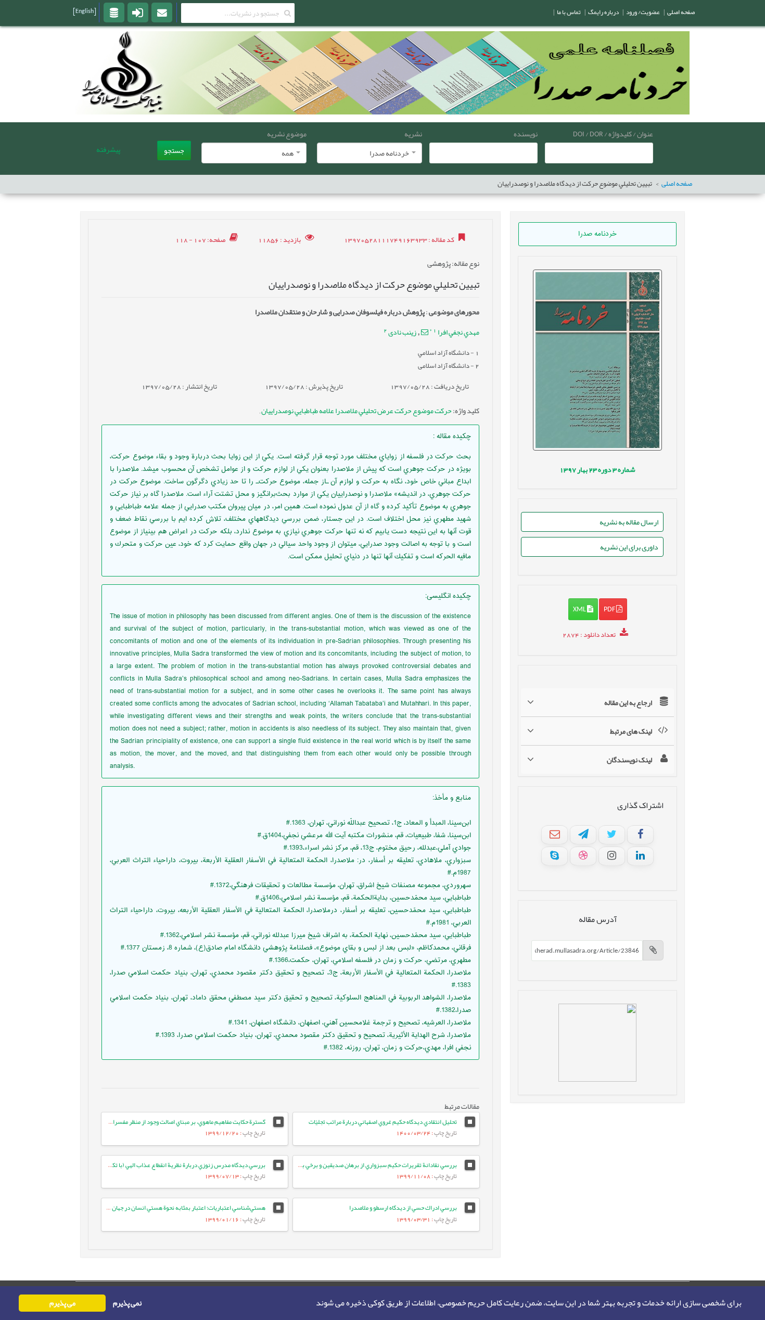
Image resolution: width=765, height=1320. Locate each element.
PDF (610, 608)
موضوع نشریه (287, 133)
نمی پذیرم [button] (127, 1303)
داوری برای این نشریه (629, 547)
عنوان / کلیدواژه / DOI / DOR (613, 133)
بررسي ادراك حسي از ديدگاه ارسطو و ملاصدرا (403, 1207)
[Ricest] (114, 12)
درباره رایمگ (603, 12)
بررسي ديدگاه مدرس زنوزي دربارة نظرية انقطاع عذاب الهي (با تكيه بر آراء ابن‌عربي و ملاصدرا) (153, 1165)
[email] (161, 12)
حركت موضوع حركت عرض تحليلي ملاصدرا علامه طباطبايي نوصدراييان (356, 410)
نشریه (413, 133)
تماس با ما (569, 12)
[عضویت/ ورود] (138, 12)
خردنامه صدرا (597, 234)
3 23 (597, 469)
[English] (84, 11)
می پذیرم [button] (62, 1303)
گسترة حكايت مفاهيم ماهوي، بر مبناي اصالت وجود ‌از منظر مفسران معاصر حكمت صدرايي (161, 1122)
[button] (312, 1303)
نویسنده (526, 133)
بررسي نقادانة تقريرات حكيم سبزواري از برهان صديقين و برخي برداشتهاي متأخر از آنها (353, 1165)
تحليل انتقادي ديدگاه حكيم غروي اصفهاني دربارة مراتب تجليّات (383, 1122)
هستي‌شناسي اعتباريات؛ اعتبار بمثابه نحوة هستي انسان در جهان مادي (182, 1207)
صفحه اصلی (676, 184)
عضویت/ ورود (643, 12)
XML (580, 608)
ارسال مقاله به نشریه (629, 522)
